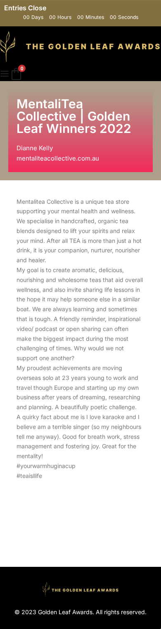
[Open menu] (4, 73)
